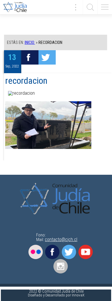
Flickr (35, 252)
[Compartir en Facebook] (29, 57)
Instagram (60, 266)
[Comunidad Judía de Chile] (17, 7)
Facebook (52, 252)
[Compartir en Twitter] (47, 57)
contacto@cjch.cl (61, 239)
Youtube (85, 252)
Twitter (69, 252)
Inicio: (30, 42)
